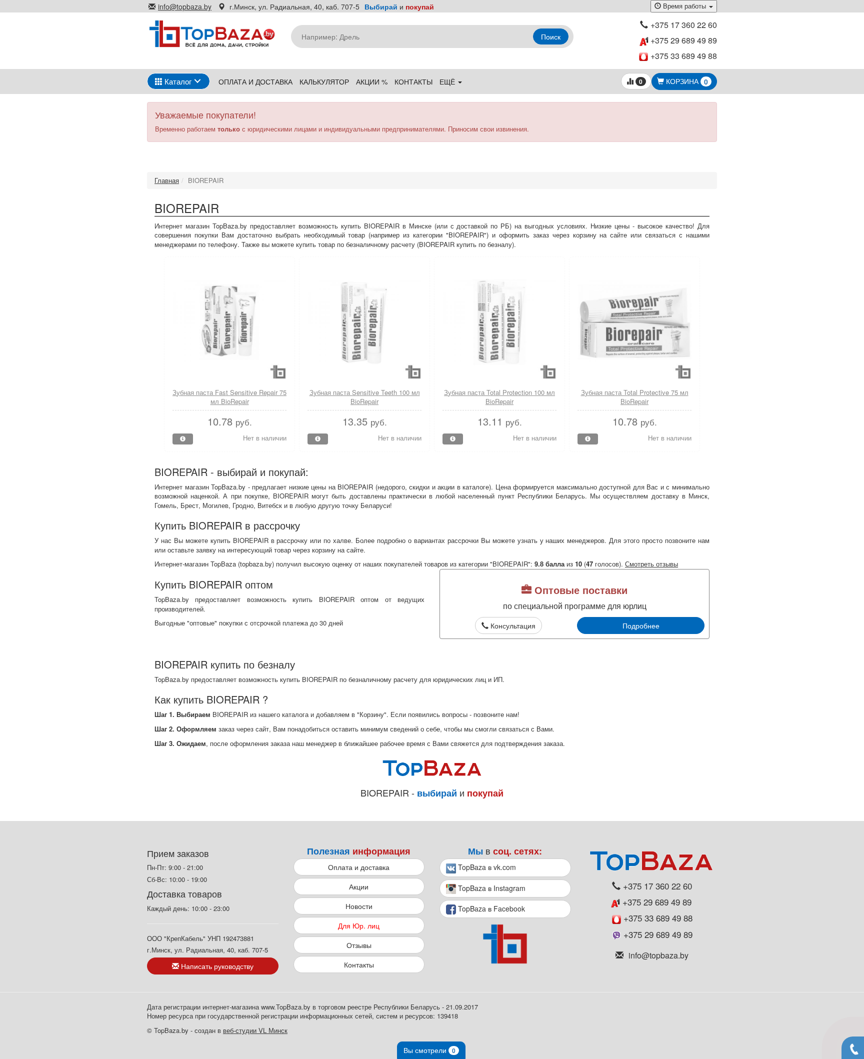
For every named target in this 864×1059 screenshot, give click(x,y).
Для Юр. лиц (359, 925)
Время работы (684, 5)
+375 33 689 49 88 (683, 56)
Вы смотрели (430, 1050)
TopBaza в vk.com (486, 867)
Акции (358, 887)
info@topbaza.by (185, 7)
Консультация (512, 625)
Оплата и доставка (255, 81)
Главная (166, 180)
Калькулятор (324, 81)
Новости (359, 906)
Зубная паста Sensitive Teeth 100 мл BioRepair (365, 397)
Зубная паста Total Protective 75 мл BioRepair (634, 397)
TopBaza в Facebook (490, 909)
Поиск (550, 37)
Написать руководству (216, 966)
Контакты (413, 81)
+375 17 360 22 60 (683, 25)
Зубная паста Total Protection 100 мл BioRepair (499, 397)
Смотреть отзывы (651, 563)
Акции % (372, 81)
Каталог (177, 81)
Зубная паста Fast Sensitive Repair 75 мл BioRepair (229, 397)
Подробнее (641, 625)
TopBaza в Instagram (491, 888)
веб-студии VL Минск (255, 1030)
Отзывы (359, 945)
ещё (448, 81)
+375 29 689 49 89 (682, 40)
